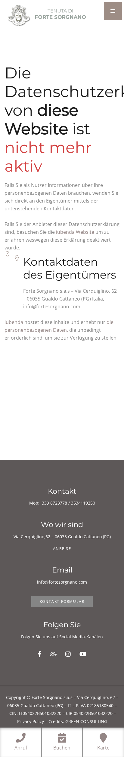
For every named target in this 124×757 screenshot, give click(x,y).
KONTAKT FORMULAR (62, 601)
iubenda (14, 322)
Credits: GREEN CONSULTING (77, 721)
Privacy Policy (30, 721)
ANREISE (62, 548)
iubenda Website (75, 232)
